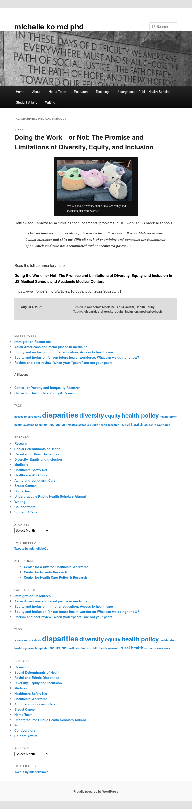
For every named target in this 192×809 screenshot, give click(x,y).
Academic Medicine (101, 307)
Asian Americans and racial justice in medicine (51, 346)
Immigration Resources (32, 341)
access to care (23, 416)
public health (98, 425)
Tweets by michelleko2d (31, 548)
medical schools (151, 311)
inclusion (131, 311)
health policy (140, 415)
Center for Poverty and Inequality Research (47, 387)
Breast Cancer (25, 485)
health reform (168, 416)
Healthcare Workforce (31, 475)
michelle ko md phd (49, 26)
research (114, 425)
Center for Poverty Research (45, 572)
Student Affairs (27, 102)
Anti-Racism (125, 307)
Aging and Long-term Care (35, 480)
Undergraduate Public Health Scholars (144, 91)
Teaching (102, 91)
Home (20, 91)
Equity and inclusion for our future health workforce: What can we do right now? (76, 357)
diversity (107, 311)
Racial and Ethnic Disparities (36, 454)
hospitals (41, 425)
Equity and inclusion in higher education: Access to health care (63, 352)
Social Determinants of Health (37, 448)
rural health (132, 424)
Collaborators (25, 506)
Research (81, 91)
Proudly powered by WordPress (96, 791)
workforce (163, 425)
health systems (24, 425)
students (150, 425)
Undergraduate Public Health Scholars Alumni (50, 496)
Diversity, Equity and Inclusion (38, 459)
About (36, 91)
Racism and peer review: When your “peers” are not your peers (63, 362)
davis (37, 416)
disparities (92, 311)
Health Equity (145, 307)
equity (119, 311)
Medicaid (21, 464)
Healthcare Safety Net (30, 469)
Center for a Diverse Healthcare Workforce (56, 566)
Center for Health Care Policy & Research (46, 393)
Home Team (57, 91)
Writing (50, 102)
